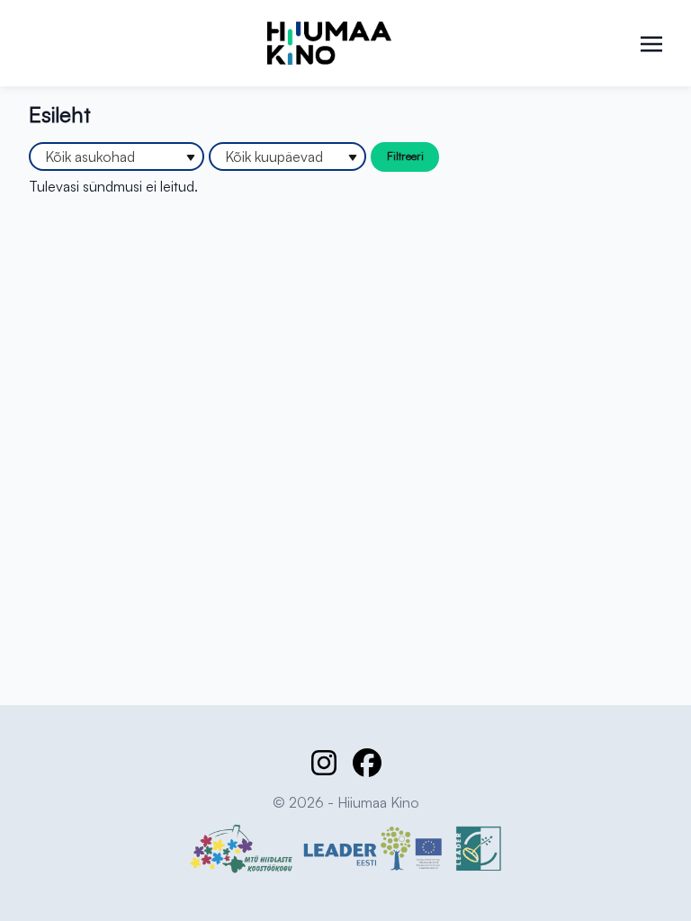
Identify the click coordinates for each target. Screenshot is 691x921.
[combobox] (116, 156)
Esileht (60, 114)
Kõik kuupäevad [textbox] (274, 156)
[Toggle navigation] (651, 42)
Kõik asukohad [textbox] (90, 156)
